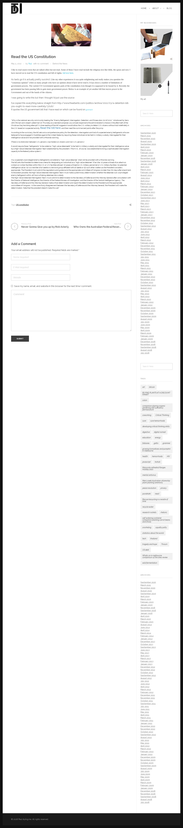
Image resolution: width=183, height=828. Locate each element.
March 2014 (146, 184)
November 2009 (148, 311)
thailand (153, 538)
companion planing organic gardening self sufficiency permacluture (153, 408)
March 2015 (146, 170)
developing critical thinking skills (156, 426)
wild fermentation (149, 563)
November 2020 (148, 139)
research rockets (149, 512)
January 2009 (147, 339)
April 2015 (145, 167)
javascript (146, 462)
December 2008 (148, 342)
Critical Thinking (162, 415)
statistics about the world (153, 533)
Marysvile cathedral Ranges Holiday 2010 (154, 468)
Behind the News (60, 64)
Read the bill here (50, 128)
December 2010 (148, 277)
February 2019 (147, 153)
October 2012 (147, 223)
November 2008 (148, 344)
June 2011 (145, 260)
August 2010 (146, 288)
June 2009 (145, 325)
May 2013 (145, 203)
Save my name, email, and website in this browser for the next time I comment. (53, 286)
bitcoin (152, 387)
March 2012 (146, 240)
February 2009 (147, 336)
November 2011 (148, 249)
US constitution (22, 205)
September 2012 (148, 226)
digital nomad (160, 432)
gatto (156, 443)
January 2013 (146, 215)
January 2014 (146, 189)
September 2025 (148, 133)
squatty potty (161, 527)
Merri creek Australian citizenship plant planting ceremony (156, 482)
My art (143, 99)
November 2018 (148, 158)
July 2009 (145, 322)
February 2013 (147, 212)
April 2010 (145, 296)
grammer (166, 443)
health (145, 456)
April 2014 (145, 181)
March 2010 (146, 299)
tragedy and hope (149, 544)
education (146, 437)
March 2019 (146, 150)
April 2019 (145, 147)
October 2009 (147, 313)
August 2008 (146, 350)
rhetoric (164, 512)
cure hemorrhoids (157, 421)
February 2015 (147, 172)
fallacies (146, 443)
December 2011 (148, 246)
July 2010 (145, 291)
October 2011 (147, 251)
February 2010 (147, 302)
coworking (146, 415)
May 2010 (145, 294)
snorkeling (146, 527)
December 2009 (148, 308)
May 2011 (145, 263)
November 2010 (148, 280)
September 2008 (148, 347)
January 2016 (146, 164)
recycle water (148, 507)
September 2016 (148, 161)
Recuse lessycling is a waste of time (155, 500)
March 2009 (146, 333)
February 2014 (147, 186)
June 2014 (145, 178)
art (143, 387)
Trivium (164, 544)
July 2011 (145, 257)
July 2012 (145, 232)
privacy (163, 488)
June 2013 (145, 201)
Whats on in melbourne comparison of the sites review (155, 556)
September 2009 (148, 316)
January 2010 (146, 305)
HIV (168, 456)
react (157, 494)
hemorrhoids (157, 456)
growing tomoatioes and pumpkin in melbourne (156, 450)
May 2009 (145, 327)
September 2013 (148, 198)
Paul (30, 64)
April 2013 (145, 206)
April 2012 (145, 237)
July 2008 (145, 353)
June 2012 (145, 234)
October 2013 (147, 195)
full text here (68, 73)
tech (144, 538)
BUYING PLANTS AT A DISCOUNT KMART (156, 394)
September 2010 (148, 285)
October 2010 (147, 282)
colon (144, 400)
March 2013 (146, 209)
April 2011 (145, 265)
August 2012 (146, 229)
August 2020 (146, 141)
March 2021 (146, 136)
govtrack (89, 110)
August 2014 (146, 175)
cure (144, 421)
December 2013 (148, 192)
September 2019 (148, 144)
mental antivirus (149, 475)
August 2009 (146, 319)
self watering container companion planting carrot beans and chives (156, 520)
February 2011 (147, 271)
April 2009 (145, 330)
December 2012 (148, 218)
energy (158, 437)
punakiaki (146, 494)
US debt (145, 550)
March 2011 (146, 268)
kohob (157, 462)
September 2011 (148, 254)
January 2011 (146, 274)
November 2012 (148, 220)
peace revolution (149, 488)
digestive (146, 432)
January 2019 (146, 155)
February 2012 (147, 243)
